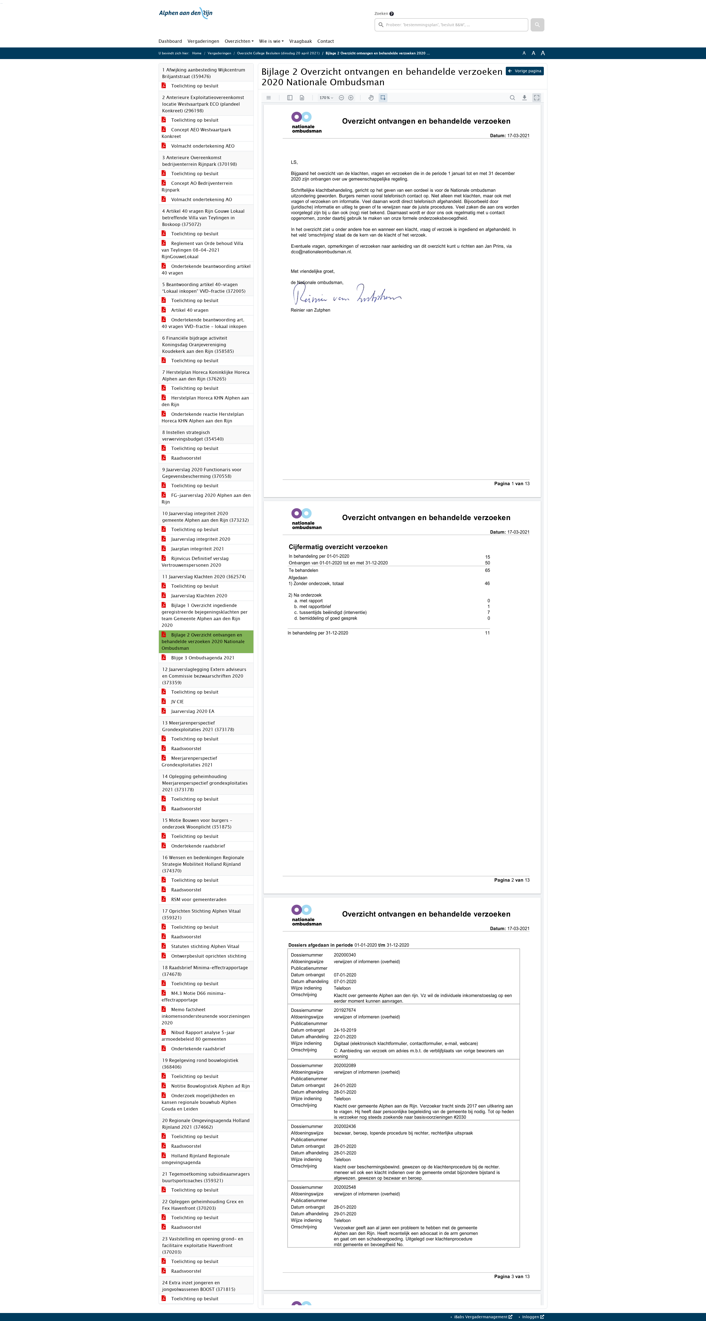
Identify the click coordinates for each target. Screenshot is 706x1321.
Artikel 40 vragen (189, 310)
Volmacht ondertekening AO (201, 199)
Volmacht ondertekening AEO (202, 146)
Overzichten (237, 41)
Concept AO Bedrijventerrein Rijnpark (197, 186)
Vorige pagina (527, 71)
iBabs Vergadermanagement (481, 1317)
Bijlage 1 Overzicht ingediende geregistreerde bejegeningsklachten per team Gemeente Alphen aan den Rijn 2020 (205, 615)
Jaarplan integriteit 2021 (197, 548)
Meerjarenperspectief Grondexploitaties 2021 (189, 761)
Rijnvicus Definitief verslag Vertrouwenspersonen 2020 (195, 562)
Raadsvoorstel (185, 458)
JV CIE (177, 701)
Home (197, 53)
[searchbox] (451, 24)
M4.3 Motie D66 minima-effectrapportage (194, 996)
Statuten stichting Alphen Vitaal (204, 946)
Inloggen (530, 1317)
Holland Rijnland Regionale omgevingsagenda (196, 1159)
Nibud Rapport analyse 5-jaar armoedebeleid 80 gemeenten (198, 1036)
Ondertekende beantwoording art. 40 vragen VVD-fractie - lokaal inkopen (204, 323)
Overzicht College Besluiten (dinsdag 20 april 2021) (278, 53)
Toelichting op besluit (194, 85)
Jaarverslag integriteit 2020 (200, 539)
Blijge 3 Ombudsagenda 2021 (202, 657)
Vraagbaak (300, 41)
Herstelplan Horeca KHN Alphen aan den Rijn (205, 401)
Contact (325, 41)
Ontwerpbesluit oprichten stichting (208, 956)
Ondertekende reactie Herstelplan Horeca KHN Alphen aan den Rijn (203, 417)
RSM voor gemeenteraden (198, 899)
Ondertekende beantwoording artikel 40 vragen (206, 269)
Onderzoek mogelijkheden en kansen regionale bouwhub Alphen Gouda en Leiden (199, 1102)
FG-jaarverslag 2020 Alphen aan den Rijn (206, 498)
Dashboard (170, 41)
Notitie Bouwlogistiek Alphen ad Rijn (210, 1086)
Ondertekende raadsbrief (197, 846)
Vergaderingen (203, 41)
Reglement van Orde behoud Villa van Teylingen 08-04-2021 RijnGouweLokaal (202, 250)
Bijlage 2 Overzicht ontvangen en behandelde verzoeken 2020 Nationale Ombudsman (203, 642)
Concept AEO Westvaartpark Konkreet (196, 133)
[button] (537, 24)
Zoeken (381, 14)
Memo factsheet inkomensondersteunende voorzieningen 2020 (206, 1016)
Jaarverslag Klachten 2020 (198, 595)
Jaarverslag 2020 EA (192, 711)
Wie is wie (269, 41)
